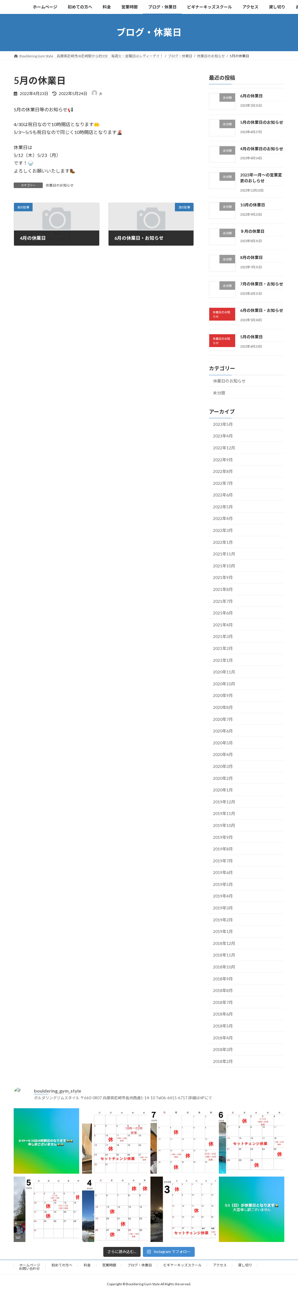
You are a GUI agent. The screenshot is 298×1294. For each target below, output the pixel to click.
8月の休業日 (251, 257)
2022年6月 (223, 494)
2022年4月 (223, 518)
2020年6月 (223, 730)
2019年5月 (223, 884)
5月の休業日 (251, 336)
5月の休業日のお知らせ (261, 121)
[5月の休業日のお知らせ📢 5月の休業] (46, 1209)
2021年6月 (223, 612)
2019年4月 (223, 895)
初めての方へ (62, 1265)
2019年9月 (223, 836)
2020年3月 (223, 766)
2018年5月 (223, 1025)
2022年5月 (223, 506)
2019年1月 (223, 931)
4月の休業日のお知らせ (261, 148)
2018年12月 (224, 943)
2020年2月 (223, 777)
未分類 (219, 392)
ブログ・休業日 (139, 1265)
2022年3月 (223, 530)
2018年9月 (223, 978)
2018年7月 (223, 1002)
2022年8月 (223, 471)
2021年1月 (223, 659)
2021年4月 (223, 624)
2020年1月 (223, 789)
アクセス (220, 1265)
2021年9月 (223, 577)
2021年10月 (224, 565)
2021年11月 (224, 553)
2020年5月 (223, 742)
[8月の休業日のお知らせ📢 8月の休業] (115, 1141)
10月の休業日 (252, 204)
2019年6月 (223, 872)
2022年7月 (223, 482)
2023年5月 (223, 423)
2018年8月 (223, 990)
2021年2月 (223, 648)
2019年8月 (223, 848)
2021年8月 (223, 589)
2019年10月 (224, 825)
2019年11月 (224, 813)
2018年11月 (224, 954)
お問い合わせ (29, 1268)
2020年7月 (223, 718)
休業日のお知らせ (60, 185)
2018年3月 (223, 1049)
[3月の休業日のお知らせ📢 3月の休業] (183, 1209)
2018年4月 (223, 1037)
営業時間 (109, 1265)
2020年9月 (223, 695)
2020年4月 (223, 754)
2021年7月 (223, 600)
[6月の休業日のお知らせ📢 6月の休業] (251, 1141)
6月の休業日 (251, 95)
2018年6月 (223, 1013)
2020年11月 (224, 671)
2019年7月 (223, 860)
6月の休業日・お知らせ (261, 310)
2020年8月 (223, 707)
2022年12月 (224, 447)
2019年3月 (223, 907)
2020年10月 (224, 683)
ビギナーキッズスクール (182, 1265)
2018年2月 (223, 1061)
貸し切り (245, 1265)
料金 (87, 1265)
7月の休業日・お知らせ (261, 283)
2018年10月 (224, 966)
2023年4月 (223, 435)
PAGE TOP (285, 1249)
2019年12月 (224, 801)
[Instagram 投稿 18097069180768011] (251, 1209)
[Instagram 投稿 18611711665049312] (46, 1141)
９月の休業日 (252, 230)
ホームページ (29, 1265)
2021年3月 (223, 636)
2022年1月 (223, 541)
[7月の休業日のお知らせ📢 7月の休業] (183, 1141)
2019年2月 (223, 919)
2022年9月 (223, 459)
